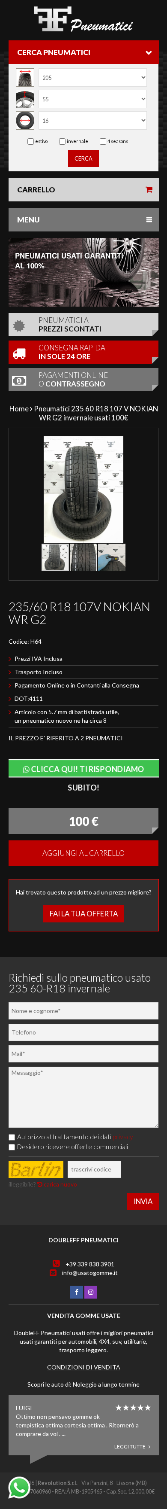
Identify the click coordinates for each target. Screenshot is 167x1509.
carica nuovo (59, 1184)
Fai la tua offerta (84, 913)
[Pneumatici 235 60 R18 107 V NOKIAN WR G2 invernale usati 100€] (83, 29)
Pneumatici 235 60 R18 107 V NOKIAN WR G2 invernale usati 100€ (96, 413)
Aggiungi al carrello (83, 853)
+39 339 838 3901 (90, 1264)
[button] (146, 444)
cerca (83, 158)
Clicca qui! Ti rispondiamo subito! (86, 770)
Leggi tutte (130, 1446)
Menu (28, 219)
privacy (123, 1137)
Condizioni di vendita (83, 1367)
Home (19, 408)
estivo (41, 141)
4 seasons (117, 141)
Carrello (36, 189)
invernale (77, 141)
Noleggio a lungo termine (106, 1384)
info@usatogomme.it (90, 1272)
